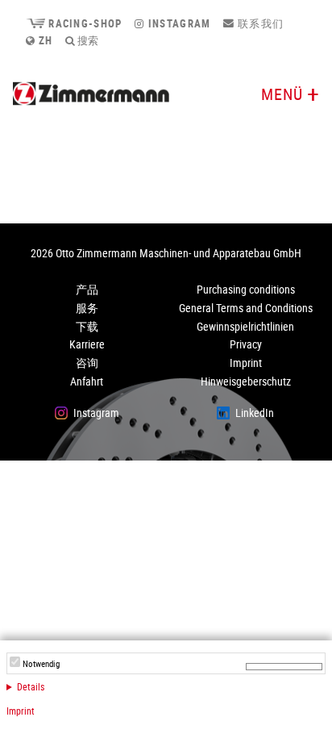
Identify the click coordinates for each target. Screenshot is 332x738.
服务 (87, 307)
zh (43, 40)
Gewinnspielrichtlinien (245, 326)
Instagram (177, 23)
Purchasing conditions (246, 289)
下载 (87, 326)
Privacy (246, 344)
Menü (282, 94)
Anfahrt (86, 381)
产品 (87, 289)
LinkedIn (254, 412)
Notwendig (41, 663)
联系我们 (259, 23)
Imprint (20, 710)
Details (30, 686)
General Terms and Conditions (246, 307)
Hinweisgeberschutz (246, 381)
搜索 (86, 40)
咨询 (87, 362)
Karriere (87, 344)
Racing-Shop (83, 23)
